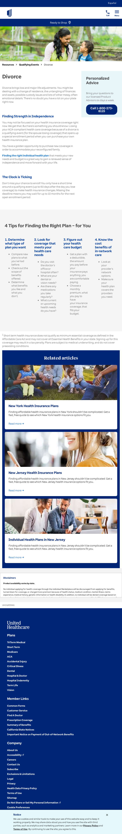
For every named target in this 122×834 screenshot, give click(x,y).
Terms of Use (20, 829)
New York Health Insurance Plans (34, 406)
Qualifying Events (29, 64)
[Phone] (105, 10)
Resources (8, 64)
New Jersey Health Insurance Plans (35, 472)
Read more (15, 423)
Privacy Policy (90, 825)
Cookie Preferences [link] (18, 807)
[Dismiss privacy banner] (107, 815)
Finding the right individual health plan (25, 155)
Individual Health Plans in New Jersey (37, 539)
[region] (61, 585)
